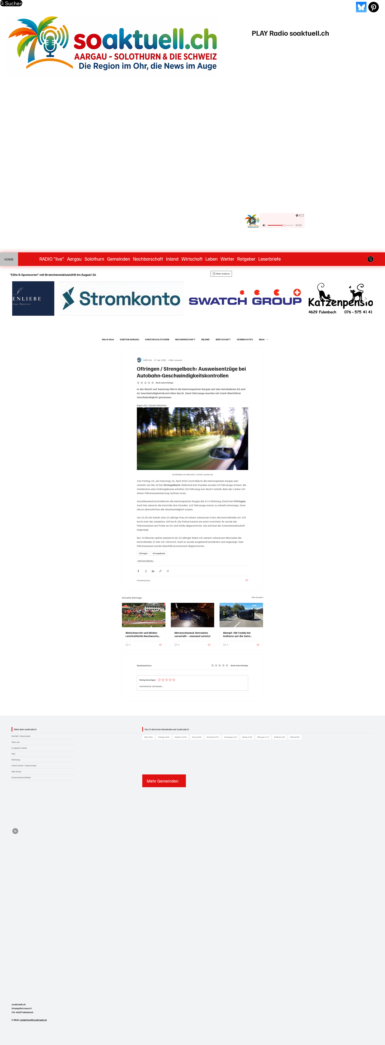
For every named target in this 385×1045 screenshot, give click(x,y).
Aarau (197, 737)
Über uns (16, 742)
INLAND (205, 339)
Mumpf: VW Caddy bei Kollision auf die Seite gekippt (237, 634)
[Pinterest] (373, 7)
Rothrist (295, 737)
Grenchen (213, 737)
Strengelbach (159, 553)
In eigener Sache (19, 748)
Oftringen (143, 553)
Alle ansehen (257, 597)
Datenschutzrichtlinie (21, 777)
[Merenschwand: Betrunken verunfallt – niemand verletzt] (192, 615)
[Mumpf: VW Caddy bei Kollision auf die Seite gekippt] (241, 615)
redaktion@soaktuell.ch (33, 1019)
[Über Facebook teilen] (138, 571)
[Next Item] (365, 298)
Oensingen (231, 737)
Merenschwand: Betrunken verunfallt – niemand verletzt (192, 634)
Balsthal (280, 737)
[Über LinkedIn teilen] (153, 571)
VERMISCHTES (245, 339)
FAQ (13, 753)
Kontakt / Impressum (21, 736)
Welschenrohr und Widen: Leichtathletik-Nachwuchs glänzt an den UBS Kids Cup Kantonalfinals (143, 634)
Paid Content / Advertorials (24, 765)
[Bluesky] (361, 7)
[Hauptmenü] (370, 259)
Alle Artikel (108, 339)
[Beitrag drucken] (167, 571)
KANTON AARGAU (129, 339)
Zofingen (164, 737)
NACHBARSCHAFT (185, 339)
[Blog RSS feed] (15, 831)
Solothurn (182, 737)
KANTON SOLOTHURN (157, 339)
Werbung (16, 759)
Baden (248, 737)
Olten (149, 737)
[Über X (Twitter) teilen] (145, 571)
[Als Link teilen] (160, 571)
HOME (9, 259)
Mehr (262, 339)
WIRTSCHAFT (223, 339)
